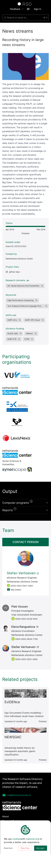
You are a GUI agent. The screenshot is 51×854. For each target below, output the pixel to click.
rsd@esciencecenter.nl (19, 795)
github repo (14, 272)
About (5, 816)
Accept (40, 848)
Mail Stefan (16, 589)
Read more (8, 848)
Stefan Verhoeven (21, 573)
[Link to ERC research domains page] (27, 280)
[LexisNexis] (17, 438)
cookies (16, 838)
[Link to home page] (25, 4)
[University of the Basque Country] (17, 422)
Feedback (15, 9)
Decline (25, 848)
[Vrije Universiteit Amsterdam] (17, 375)
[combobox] (25, 17)
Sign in (37, 9)
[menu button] (28, 9)
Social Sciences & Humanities (17, 453)
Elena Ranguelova (23, 626)
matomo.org (32, 838)
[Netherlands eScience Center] (17, 390)
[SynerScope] (17, 469)
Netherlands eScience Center (19, 258)
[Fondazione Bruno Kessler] (17, 406)
